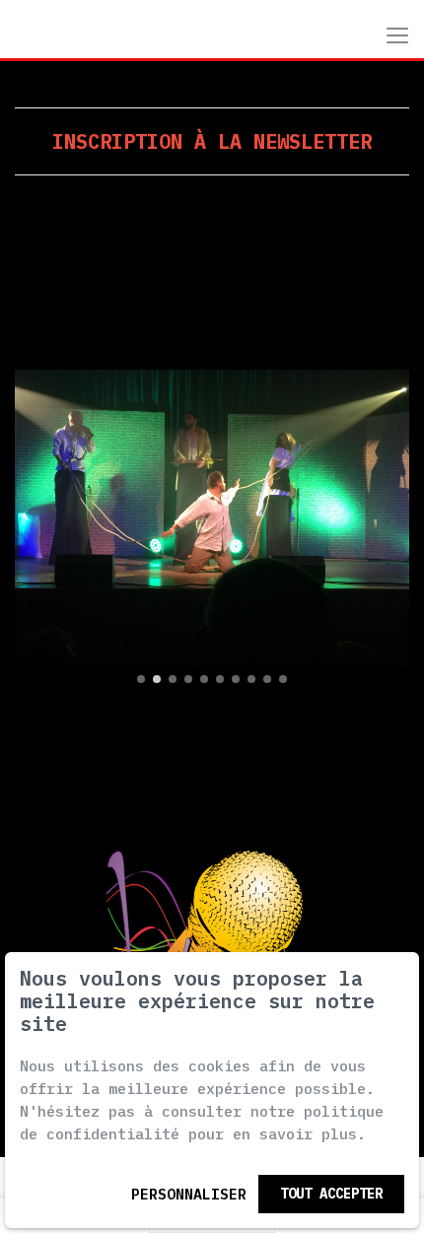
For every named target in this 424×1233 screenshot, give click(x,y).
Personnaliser (189, 1194)
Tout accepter (331, 1193)
